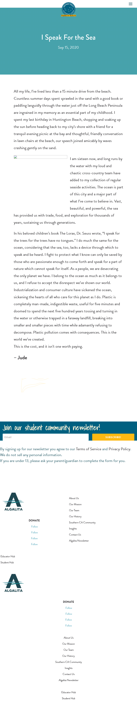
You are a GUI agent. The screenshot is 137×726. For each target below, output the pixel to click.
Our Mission (75, 504)
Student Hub (7, 562)
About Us (74, 498)
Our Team (74, 510)
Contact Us (75, 535)
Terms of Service (88, 449)
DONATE (34, 520)
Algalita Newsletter (79, 541)
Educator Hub (8, 556)
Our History (75, 516)
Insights (73, 528)
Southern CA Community (82, 522)
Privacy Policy (119, 449)
